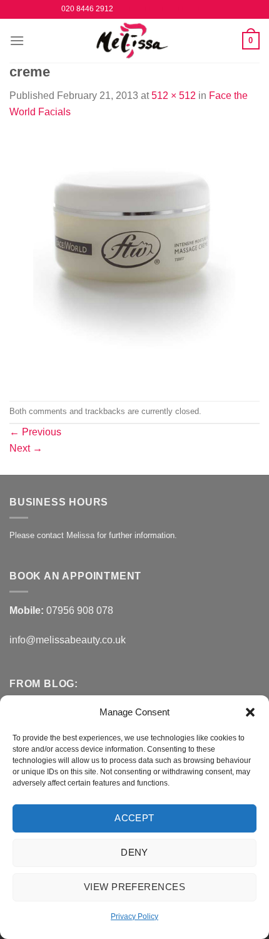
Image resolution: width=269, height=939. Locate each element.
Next (26, 448)
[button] (250, 712)
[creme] (134, 259)
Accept (134, 817)
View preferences (134, 886)
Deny (134, 852)
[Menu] (16, 40)
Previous (35, 432)
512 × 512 (173, 95)
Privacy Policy (134, 916)
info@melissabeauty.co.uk (67, 640)
